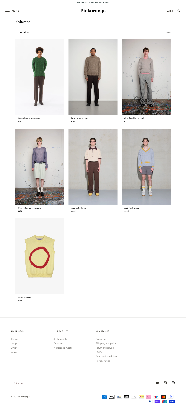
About (14, 352)
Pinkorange (24, 396)
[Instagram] (165, 383)
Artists (14, 348)
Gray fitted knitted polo (134, 118)
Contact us (101, 339)
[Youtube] (157, 383)
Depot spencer (24, 297)
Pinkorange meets (63, 348)
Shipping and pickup (106, 343)
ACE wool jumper (132, 208)
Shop (14, 343)
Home (14, 339)
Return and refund (105, 348)
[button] (16, 74)
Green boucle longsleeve (29, 118)
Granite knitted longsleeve (29, 208)
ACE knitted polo (78, 208)
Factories (58, 343)
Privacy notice (103, 361)
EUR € (16, 383)
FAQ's (99, 352)
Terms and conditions (106, 356)
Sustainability (60, 339)
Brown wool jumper (79, 118)
